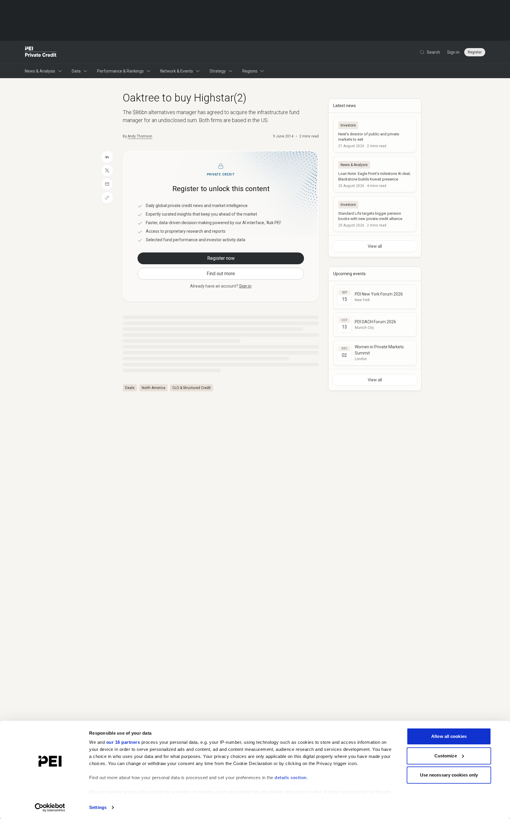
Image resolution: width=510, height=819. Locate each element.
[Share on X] (107, 170)
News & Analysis (40, 71)
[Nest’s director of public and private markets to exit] (375, 134)
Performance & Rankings (120, 71)
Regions (249, 71)
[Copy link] (107, 197)
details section (290, 777)
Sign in (453, 52)
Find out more (221, 273)
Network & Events (176, 71)
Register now (221, 258)
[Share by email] (107, 184)
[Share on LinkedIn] (107, 157)
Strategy (218, 71)
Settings (98, 807)
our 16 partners (123, 742)
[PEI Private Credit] (41, 52)
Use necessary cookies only (449, 774)
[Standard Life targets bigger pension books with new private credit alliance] (375, 214)
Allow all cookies (449, 736)
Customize (445, 755)
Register (475, 52)
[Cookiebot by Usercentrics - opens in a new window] (50, 807)
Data (76, 71)
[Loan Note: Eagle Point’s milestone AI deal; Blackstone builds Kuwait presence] (375, 174)
